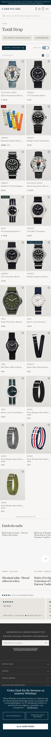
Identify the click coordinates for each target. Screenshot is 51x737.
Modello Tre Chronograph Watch (12, 186)
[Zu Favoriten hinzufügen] (22, 62)
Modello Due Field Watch (38, 141)
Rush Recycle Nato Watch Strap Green (12, 506)
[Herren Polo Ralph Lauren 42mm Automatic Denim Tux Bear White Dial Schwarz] (38, 165)
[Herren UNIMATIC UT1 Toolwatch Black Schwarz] (38, 74)
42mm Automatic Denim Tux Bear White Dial (37, 186)
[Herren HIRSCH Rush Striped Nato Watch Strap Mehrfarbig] (38, 438)
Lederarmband (41, 38)
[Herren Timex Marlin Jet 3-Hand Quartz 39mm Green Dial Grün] (12, 391)
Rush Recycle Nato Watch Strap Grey (12, 459)
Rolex (3, 228)
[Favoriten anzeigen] (39, 9)
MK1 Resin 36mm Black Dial (11, 367)
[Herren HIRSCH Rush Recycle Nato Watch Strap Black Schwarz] (38, 391)
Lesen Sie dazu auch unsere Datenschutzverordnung (25, 649)
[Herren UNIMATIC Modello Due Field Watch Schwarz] (38, 119)
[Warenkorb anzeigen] (43, 8)
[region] (25, 608)
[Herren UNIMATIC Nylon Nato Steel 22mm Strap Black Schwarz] (38, 346)
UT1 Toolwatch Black (36, 95)
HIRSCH (30, 409)
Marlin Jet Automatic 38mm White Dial (36, 322)
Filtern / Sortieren (12, 48)
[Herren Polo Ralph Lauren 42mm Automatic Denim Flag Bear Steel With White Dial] (12, 74)
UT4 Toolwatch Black (10, 276)
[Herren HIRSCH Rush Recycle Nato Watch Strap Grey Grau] (12, 438)
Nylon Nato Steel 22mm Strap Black (37, 367)
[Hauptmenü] (47, 9)
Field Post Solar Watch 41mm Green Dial (11, 322)
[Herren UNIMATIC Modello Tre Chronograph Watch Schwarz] (12, 165)
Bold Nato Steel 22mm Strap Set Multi (11, 141)
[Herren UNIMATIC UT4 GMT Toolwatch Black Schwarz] (38, 210)
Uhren (4, 24)
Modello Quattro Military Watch (38, 276)
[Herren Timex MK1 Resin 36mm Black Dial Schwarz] (12, 346)
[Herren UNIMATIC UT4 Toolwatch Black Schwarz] (12, 255)
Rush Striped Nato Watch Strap (38, 459)
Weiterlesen (32, 707)
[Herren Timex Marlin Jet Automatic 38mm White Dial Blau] (38, 300)
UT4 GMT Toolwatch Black (36, 231)
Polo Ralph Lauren (8, 92)
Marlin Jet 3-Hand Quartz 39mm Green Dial (12, 412)
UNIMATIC (30, 92)
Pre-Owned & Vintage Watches (17, 38)
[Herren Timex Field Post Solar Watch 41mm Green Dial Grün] (12, 300)
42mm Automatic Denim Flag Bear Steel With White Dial (11, 95)
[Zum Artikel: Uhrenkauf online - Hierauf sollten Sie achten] (16, 559)
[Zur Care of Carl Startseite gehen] (11, 9)
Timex (3, 319)
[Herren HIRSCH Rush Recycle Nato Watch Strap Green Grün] (12, 484)
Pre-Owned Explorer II (10, 231)
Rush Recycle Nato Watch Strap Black (38, 412)
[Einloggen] (36, 8)
